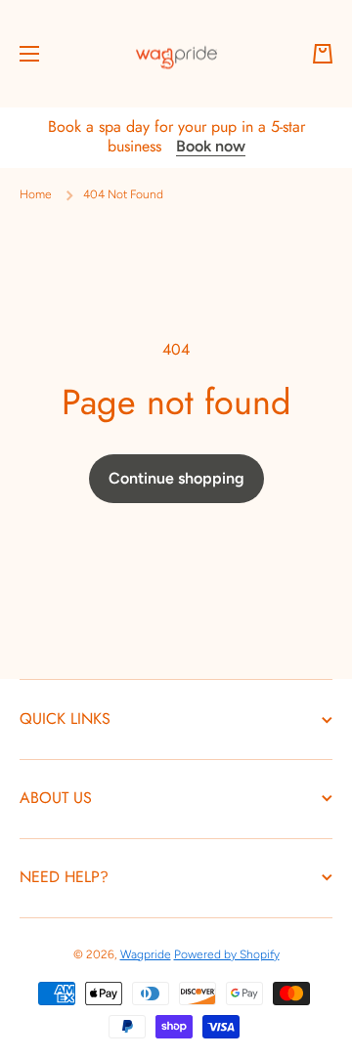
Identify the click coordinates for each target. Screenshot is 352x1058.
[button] (322, 53)
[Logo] (176, 54)
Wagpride (145, 954)
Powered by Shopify (227, 954)
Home (36, 194)
